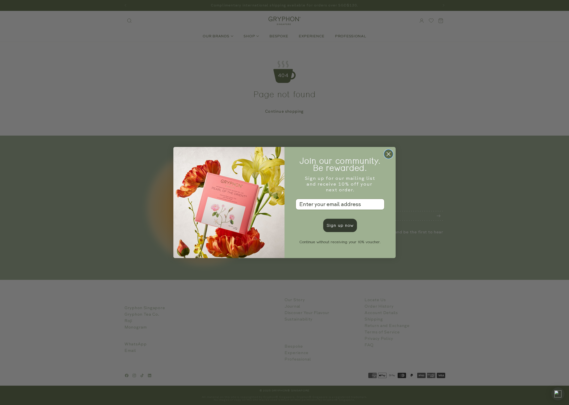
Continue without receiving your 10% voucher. (340, 242)
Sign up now (340, 225)
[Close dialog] (388, 154)
